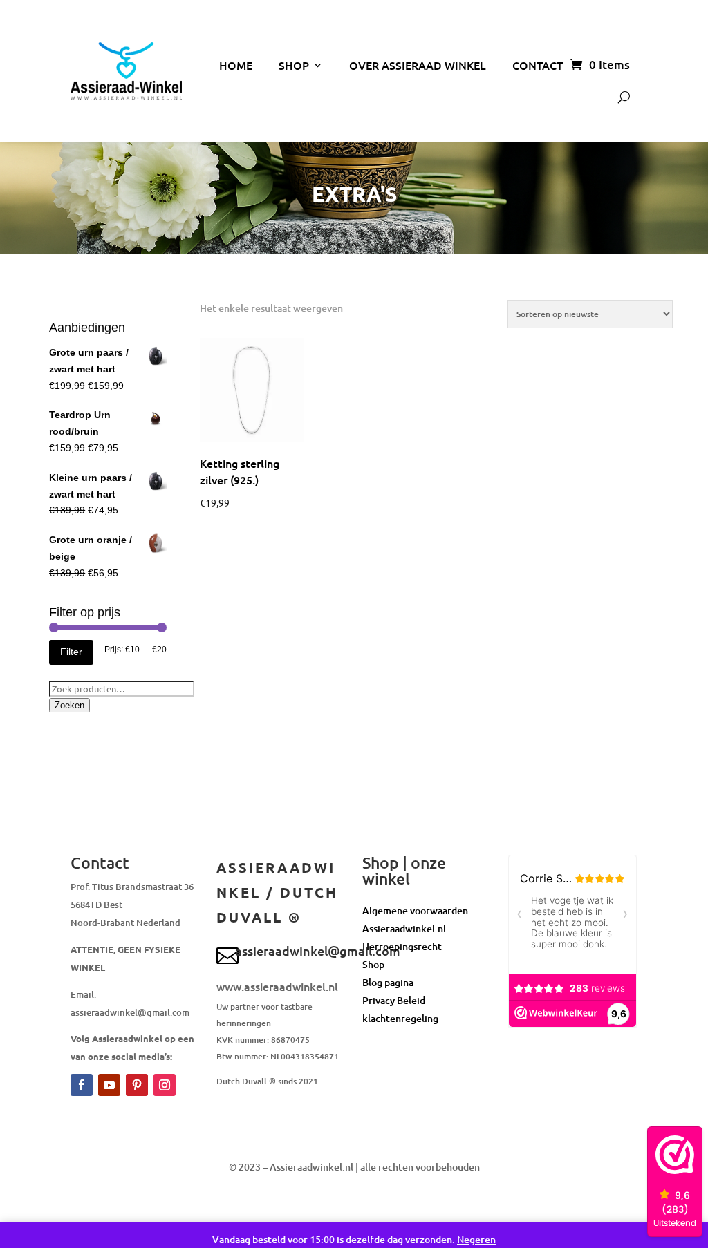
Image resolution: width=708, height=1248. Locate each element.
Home (235, 65)
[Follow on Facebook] (82, 1085)
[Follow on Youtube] (109, 1085)
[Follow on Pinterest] (137, 1085)
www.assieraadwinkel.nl (277, 986)
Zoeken (69, 705)
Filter (71, 651)
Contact (537, 65)
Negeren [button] (476, 1239)
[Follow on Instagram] (164, 1085)
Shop (294, 65)
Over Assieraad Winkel (417, 65)
